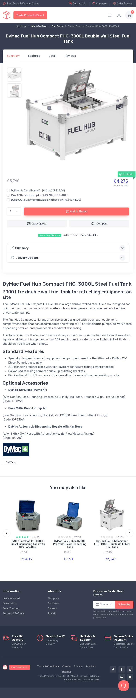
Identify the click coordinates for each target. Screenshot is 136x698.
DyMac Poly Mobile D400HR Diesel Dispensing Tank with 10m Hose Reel (27, 544)
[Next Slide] (129, 533)
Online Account (11, 598)
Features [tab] (34, 55)
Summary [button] (22, 248)
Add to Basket (79, 211)
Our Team (53, 603)
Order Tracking (125, 3)
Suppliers (91, 666)
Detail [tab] (52, 55)
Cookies (66, 666)
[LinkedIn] (121, 677)
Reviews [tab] (70, 55)
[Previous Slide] (6, 533)
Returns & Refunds (13, 613)
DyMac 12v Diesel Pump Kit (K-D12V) (38, 190)
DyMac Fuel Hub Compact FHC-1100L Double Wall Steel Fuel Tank (112, 544)
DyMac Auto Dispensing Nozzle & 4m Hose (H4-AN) (46, 199)
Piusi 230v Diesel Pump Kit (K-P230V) (39, 195)
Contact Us (79, 3)
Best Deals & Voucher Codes (23, 3)
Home (23, 26)
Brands (52, 613)
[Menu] (109, 15)
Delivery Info (10, 603)
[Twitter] (113, 669)
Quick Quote (39, 223)
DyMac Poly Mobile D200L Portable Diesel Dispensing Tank (69, 544)
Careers (52, 608)
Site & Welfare (39, 26)
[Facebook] (121, 669)
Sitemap (67, 671)
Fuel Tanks (57, 26)
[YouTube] (130, 677)
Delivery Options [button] (27, 257)
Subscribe (124, 604)
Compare (101, 3)
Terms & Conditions (48, 666)
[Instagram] (130, 669)
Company (53, 598)
